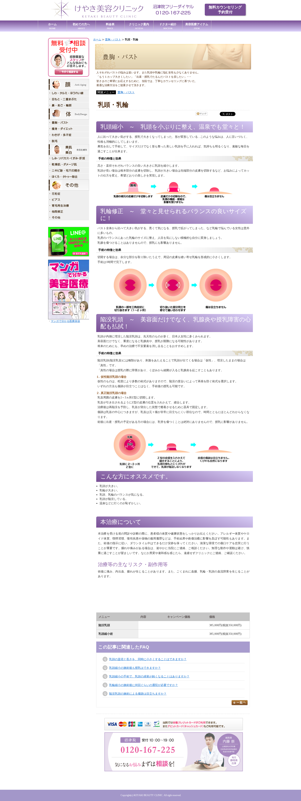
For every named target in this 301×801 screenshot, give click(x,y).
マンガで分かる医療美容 (65, 321)
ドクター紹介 (168, 26)
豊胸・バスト (113, 39)
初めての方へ (81, 26)
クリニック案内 (139, 26)
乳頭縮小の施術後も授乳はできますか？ (135, 667)
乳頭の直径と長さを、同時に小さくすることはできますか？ (148, 659)
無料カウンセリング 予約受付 (225, 9)
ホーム (52, 26)
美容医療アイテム (196, 26)
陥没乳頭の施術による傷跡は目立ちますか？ (137, 693)
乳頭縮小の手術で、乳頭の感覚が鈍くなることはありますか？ (149, 676)
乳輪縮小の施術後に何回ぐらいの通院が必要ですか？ (143, 685)
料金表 (110, 26)
